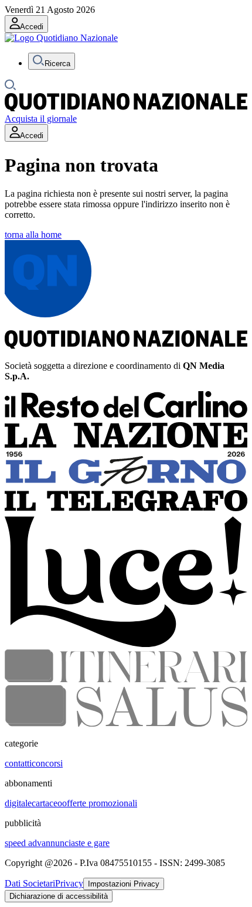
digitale (18, 803)
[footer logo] (126, 346)
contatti (18, 763)
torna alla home (33, 234)
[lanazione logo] (126, 445)
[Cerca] (10, 88)
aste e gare (90, 843)
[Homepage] (126, 108)
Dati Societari (30, 883)
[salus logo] (126, 723)
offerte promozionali (99, 803)
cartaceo (47, 803)
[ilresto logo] (126, 417)
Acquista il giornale (41, 119)
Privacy (69, 883)
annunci (56, 843)
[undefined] (61, 38)
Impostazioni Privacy (123, 883)
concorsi (47, 763)
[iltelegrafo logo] (126, 511)
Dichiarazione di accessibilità (58, 896)
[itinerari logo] (126, 679)
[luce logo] (126, 644)
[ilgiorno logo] (126, 485)
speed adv (23, 843)
